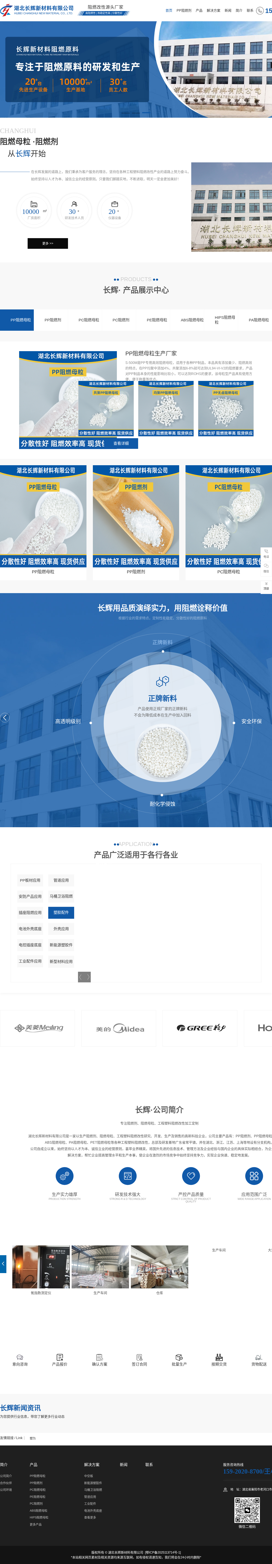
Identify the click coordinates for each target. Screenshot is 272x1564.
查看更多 (90, 1517)
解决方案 (213, 10)
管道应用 (61, 880)
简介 (239, 10)
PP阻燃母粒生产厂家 (151, 353)
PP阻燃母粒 (21, 320)
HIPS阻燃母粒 (225, 320)
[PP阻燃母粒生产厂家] (68, 400)
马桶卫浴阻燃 (61, 896)
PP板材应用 (30, 880)
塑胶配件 (61, 912)
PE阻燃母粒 (157, 320)
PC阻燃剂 (121, 320)
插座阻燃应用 (30, 913)
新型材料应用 (61, 962)
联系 (250, 10)
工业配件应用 (30, 961)
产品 (199, 10)
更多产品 (36, 1524)
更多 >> (47, 243)
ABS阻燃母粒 (192, 320)
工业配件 (90, 1503)
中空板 (88, 1476)
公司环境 (6, 1489)
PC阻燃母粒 (89, 320)
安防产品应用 (30, 896)
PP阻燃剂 (184, 10)
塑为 (33, 1438)
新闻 (228, 10)
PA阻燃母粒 (259, 320)
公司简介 (6, 1476)
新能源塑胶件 (61, 945)
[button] (126, 113)
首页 (169, 10)
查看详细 (121, 443)
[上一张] (3, 1264)
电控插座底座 (30, 945)
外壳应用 (61, 929)
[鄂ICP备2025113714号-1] (163, 1552)
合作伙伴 (6, 1483)
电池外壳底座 (30, 929)
